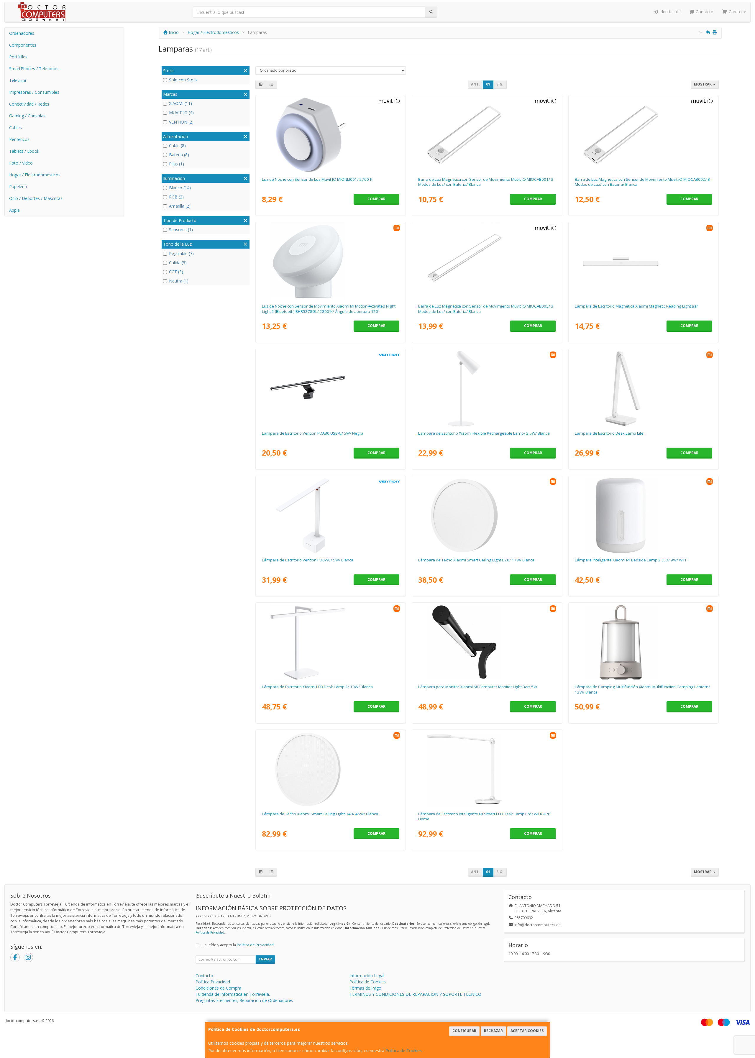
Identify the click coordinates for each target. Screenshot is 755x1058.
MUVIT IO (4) (181, 112)
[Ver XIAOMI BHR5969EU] (643, 515)
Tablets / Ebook (24, 151)
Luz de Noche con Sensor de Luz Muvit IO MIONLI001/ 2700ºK (317, 179)
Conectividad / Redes (29, 104)
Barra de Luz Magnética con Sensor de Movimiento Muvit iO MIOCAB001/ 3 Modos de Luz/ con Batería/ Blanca (485, 182)
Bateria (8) (179, 154)
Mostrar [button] (703, 84)
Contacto (704, 11)
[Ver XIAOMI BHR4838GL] (487, 642)
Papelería (18, 186)
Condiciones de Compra (218, 988)
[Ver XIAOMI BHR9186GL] (330, 642)
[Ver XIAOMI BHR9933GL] (330, 769)
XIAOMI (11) (180, 103)
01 (488, 84)
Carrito (735, 11)
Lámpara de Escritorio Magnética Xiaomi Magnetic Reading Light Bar (636, 306)
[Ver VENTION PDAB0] (330, 388)
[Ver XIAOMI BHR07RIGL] (487, 515)
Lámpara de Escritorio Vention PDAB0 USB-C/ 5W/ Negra (312, 433)
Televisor (18, 80)
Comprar (376, 198)
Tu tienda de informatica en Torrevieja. (233, 994)
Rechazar (493, 1030)
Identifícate (669, 11)
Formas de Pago (365, 988)
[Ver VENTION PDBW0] (330, 515)
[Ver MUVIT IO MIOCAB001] (487, 134)
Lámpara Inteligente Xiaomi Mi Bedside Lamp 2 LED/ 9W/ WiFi (630, 560)
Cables (15, 127)
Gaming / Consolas (27, 116)
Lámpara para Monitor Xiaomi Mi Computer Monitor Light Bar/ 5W (477, 686)
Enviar (265, 959)
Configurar (464, 1030)
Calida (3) (178, 262)
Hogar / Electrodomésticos (34, 175)
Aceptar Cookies (527, 1030)
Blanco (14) (180, 187)
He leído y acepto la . (238, 944)
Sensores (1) (181, 229)
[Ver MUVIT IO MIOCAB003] (487, 261)
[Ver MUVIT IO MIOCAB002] (643, 134)
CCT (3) (176, 272)
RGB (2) (176, 197)
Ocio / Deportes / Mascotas (36, 198)
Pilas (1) (176, 164)
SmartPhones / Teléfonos (33, 68)
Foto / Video (21, 163)
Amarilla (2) (180, 206)
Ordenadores (21, 33)
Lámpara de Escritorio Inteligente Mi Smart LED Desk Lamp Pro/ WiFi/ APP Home (484, 816)
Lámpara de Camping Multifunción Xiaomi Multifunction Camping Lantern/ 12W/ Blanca (642, 689)
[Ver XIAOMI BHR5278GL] (330, 261)
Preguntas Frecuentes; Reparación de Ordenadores (244, 1000)
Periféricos (19, 139)
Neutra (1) (178, 281)
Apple (14, 210)
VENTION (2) (181, 122)
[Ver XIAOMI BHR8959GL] (487, 388)
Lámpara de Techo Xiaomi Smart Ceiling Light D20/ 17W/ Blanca (476, 560)
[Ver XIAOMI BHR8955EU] (643, 388)
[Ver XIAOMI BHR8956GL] (643, 261)
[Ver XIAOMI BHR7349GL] (643, 642)
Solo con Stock (183, 80)
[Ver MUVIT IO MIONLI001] (330, 134)
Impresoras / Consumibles (34, 92)
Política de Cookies (403, 1050)
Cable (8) (177, 145)
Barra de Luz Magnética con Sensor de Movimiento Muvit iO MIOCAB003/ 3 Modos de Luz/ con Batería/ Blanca (485, 308)
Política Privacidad (213, 982)
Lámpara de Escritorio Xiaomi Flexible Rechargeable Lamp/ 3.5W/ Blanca (484, 433)
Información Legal (366, 975)
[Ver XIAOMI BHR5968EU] (487, 769)
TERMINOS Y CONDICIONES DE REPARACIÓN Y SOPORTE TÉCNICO (415, 994)
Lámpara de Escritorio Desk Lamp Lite (609, 433)
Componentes (22, 45)
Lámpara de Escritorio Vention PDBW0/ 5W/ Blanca (307, 560)
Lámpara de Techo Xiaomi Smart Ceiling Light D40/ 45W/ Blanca (320, 813)
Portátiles (18, 57)
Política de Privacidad (210, 932)
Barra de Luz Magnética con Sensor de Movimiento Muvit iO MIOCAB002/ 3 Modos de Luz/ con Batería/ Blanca (642, 182)
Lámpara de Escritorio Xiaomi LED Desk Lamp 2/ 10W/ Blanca (317, 686)
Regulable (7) (181, 253)
